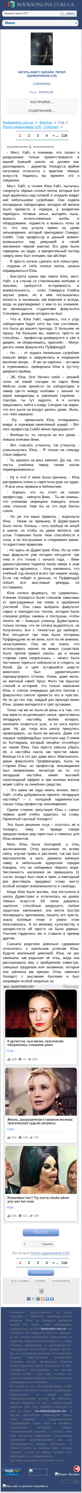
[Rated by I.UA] (38, 1474)
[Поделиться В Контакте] (52, 1299)
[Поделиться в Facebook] (28, 1299)
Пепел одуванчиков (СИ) (50, 1253)
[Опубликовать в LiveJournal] (33, 1299)
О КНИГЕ (40, 1281)
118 (64, 136)
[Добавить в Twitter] (47, 1299)
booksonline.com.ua (53, 1328)
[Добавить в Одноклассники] (42, 1299)
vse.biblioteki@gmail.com (50, 1411)
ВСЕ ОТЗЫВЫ (20, 1281)
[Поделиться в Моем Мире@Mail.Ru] (38, 1299)
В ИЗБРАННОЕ (61, 1281)
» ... (55, 136)
